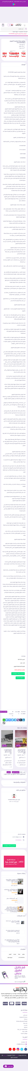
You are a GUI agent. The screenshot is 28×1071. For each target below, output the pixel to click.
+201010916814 (20, 678)
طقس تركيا (24, 1031)
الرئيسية (25, 32)
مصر (10, 25)
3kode (16, 1055)
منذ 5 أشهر (21, 757)
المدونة (25, 1027)
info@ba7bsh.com (21, 1044)
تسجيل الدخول (16, 772)
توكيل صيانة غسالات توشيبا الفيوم (17, 205)
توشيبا (15, 954)
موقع (23, 954)
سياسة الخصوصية (23, 1017)
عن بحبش (25, 1015)
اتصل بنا (25, 1025)
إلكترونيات (21, 32)
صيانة (19, 954)
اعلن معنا (25, 1023)
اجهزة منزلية (15, 32)
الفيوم (10, 954)
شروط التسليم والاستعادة (21, 1021)
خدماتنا (25, 1019)
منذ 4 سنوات (21, 48)
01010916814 (22, 957)
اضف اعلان (10, 1066)
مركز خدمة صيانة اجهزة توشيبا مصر (17, 582)
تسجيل (8, 772)
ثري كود (5, 1055)
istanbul (23, 1042)
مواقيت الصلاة (24, 1033)
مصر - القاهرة (21, 755)
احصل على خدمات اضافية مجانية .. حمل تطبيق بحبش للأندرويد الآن (14, 1)
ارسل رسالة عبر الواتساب (17, 674)
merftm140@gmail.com (17, 837)
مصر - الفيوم (21, 46)
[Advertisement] (14, 14)
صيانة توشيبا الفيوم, (15, 596)
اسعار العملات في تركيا (22, 1029)
